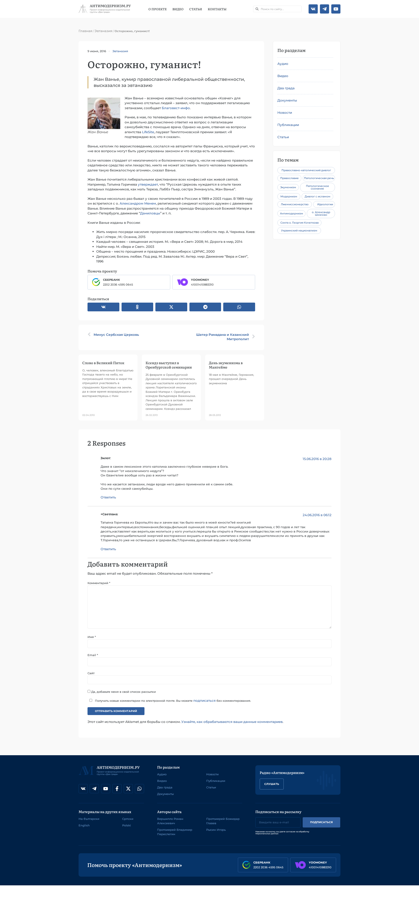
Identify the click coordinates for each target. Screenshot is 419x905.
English (84, 825)
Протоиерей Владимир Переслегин (174, 832)
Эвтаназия (103, 31)
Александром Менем (138, 203)
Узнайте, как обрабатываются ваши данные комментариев (232, 722)
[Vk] (313, 9)
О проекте (157, 9)
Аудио (282, 64)
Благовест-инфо (176, 108)
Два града (286, 88)
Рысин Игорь (216, 829)
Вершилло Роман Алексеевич (170, 821)
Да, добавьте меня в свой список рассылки (123, 691)
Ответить (108, 497)
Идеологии (325, 204)
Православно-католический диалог (306, 170)
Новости (284, 112)
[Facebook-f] (117, 788)
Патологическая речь (319, 178)
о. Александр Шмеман (321, 213)
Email (93, 655)
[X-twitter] (128, 788)
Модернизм (288, 196)
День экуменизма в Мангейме (226, 365)
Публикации (288, 125)
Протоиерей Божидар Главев (223, 821)
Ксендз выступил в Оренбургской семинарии (169, 365)
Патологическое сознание (317, 187)
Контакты (217, 9)
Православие (289, 178)
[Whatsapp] (139, 788)
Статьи (195, 9)
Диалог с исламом (317, 196)
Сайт (91, 673)
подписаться (204, 700)
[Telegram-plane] (324, 9)
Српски (127, 819)
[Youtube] (335, 9)
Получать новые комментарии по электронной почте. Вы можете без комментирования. (172, 700)
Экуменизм (288, 187)
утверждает (148, 184)
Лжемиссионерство (295, 204)
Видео (178, 9)
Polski (126, 825)
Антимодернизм (291, 213)
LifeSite (148, 132)
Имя (92, 637)
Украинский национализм (299, 230)
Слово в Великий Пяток (103, 362)
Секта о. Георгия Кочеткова (299, 222)
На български (89, 819)
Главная (85, 31)
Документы (287, 100)
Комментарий (99, 583)
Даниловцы (150, 213)
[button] (103, 307)
